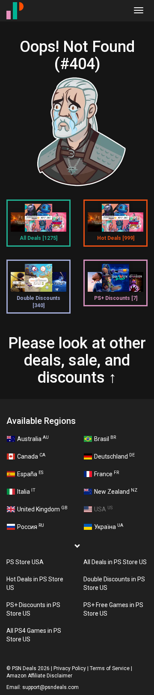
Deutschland (114, 456)
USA (103, 509)
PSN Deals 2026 (31, 668)
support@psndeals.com (50, 687)
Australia (33, 438)
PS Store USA (25, 562)
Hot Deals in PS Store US (34, 583)
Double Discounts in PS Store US (114, 583)
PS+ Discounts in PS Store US (33, 609)
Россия (30, 526)
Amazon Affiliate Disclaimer (39, 676)
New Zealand (115, 491)
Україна (108, 526)
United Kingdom (42, 509)
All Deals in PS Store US (115, 562)
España (30, 473)
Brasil (105, 438)
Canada (31, 456)
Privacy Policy (69, 668)
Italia (26, 491)
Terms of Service (110, 668)
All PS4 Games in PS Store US (33, 635)
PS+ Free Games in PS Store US (113, 609)
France (106, 473)
